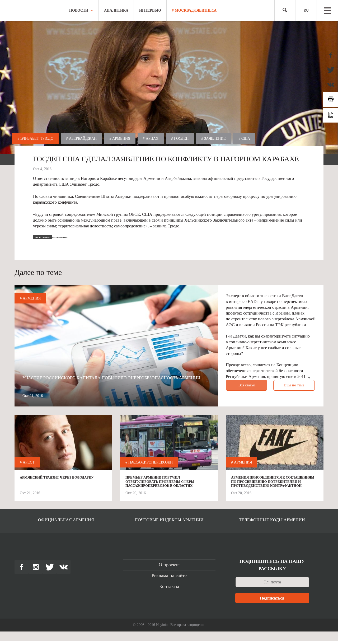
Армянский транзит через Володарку (57, 477)
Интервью (150, 10)
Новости (78, 10)
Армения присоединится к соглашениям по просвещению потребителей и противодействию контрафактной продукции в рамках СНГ (272, 481)
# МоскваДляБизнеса (194, 10)
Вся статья (246, 385)
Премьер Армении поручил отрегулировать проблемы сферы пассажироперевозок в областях (159, 481)
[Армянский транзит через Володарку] (63, 444)
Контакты (169, 586)
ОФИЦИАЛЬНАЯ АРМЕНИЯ (66, 520)
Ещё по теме (294, 385)
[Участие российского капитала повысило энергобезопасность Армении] (116, 345)
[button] (283, 10)
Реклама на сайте (169, 575)
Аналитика (116, 10)
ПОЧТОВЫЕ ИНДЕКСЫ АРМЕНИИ (169, 520)
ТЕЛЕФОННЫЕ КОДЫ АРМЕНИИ (272, 520)
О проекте (169, 564)
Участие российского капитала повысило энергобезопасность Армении (111, 378)
